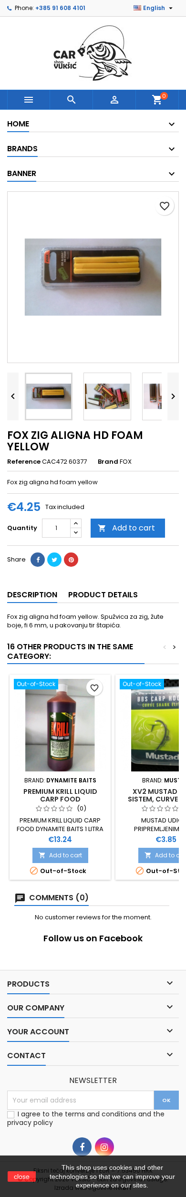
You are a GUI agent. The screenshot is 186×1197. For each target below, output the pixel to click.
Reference (24, 462)
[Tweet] (54, 559)
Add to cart (126, 527)
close (22, 1176)
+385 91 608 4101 (60, 8)
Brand (108, 462)
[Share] (38, 559)
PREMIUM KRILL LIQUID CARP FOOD (60, 795)
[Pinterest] (71, 559)
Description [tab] (32, 594)
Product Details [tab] (103, 594)
